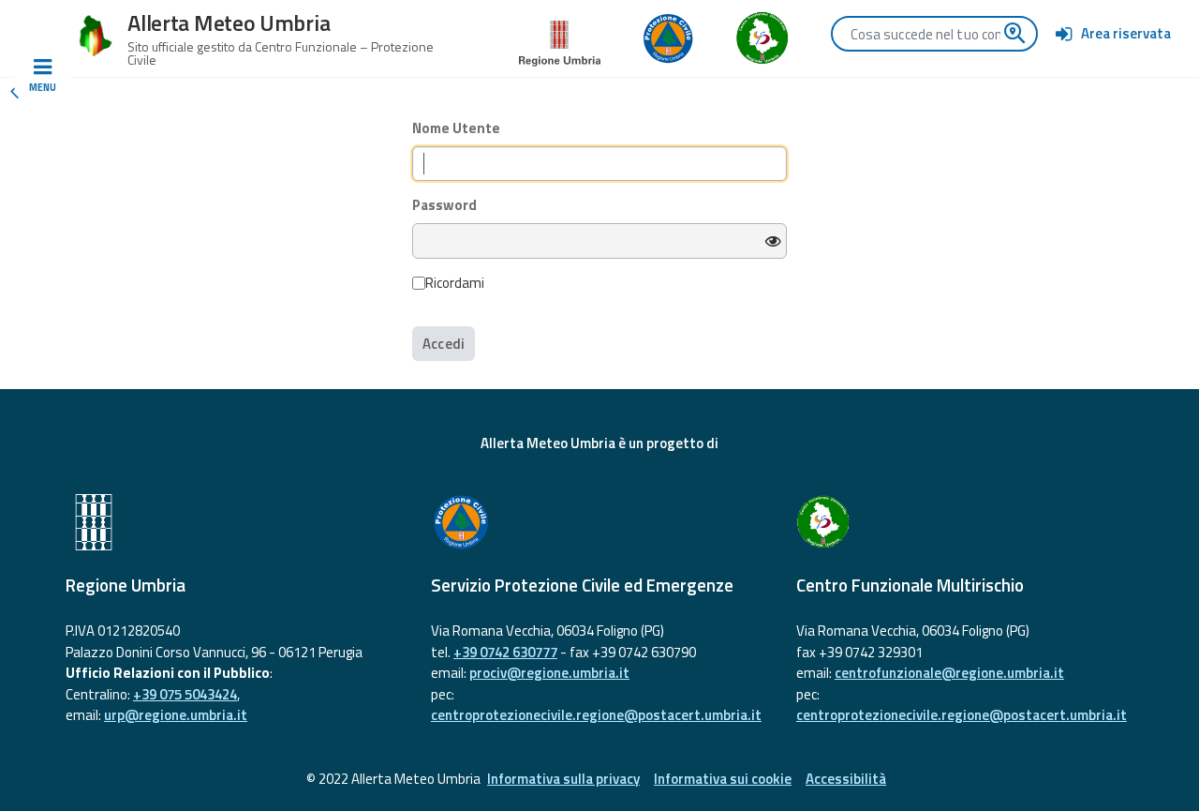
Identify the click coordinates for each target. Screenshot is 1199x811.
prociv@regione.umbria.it (549, 672)
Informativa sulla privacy (563, 778)
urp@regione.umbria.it (175, 715)
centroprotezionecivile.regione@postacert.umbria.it (596, 715)
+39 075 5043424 (185, 694)
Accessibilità (846, 778)
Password (444, 205)
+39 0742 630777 (505, 652)
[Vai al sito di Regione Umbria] (560, 37)
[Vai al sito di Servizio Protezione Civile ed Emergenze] (599, 522)
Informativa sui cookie (723, 778)
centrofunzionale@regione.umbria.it (949, 672)
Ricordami (454, 283)
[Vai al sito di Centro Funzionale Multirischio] (964, 522)
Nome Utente (456, 128)
